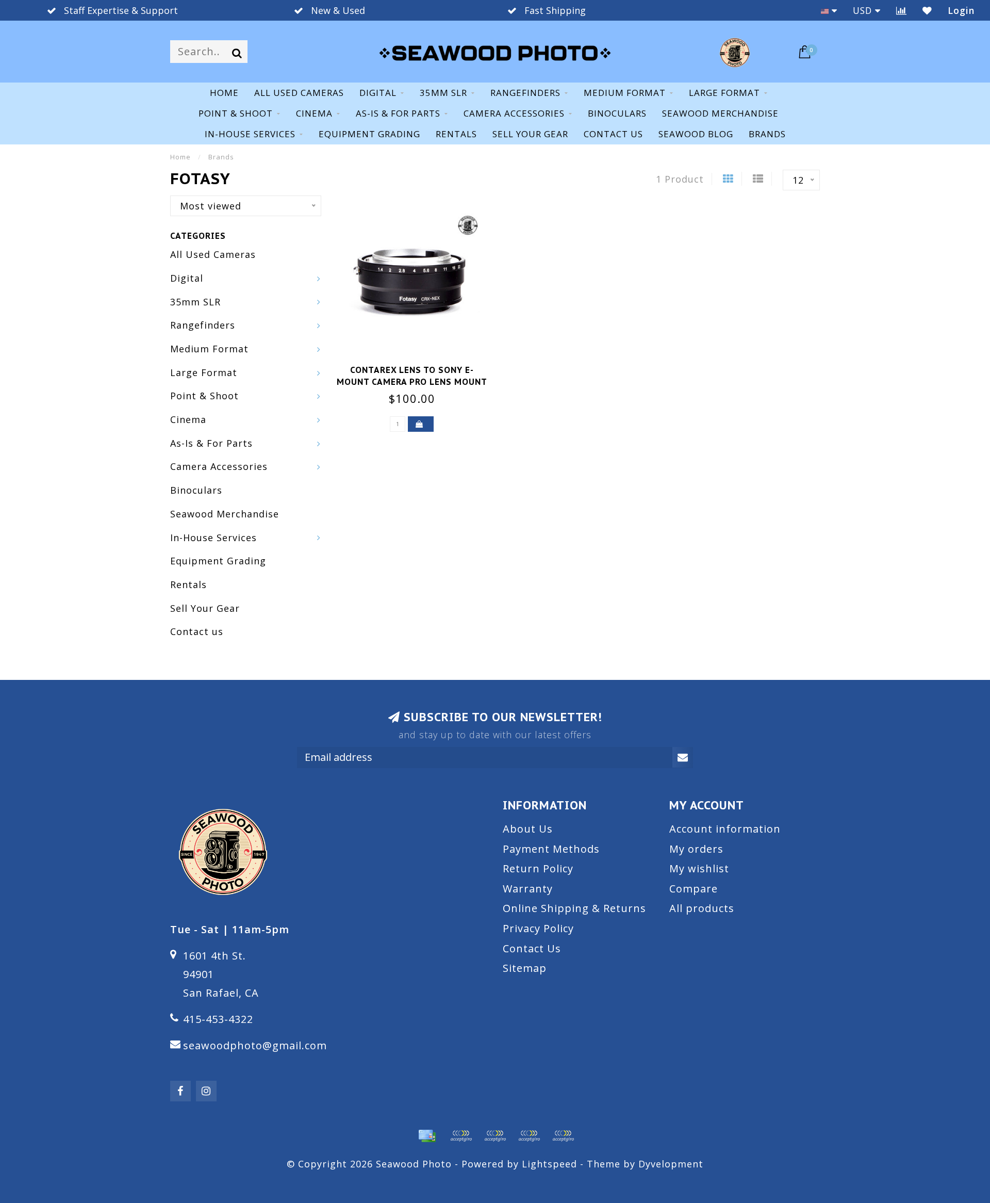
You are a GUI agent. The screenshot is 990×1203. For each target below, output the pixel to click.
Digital (378, 93)
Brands (767, 134)
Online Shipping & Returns (574, 908)
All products (701, 908)
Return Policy (538, 868)
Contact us (613, 134)
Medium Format (625, 93)
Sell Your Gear (530, 134)
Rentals (456, 134)
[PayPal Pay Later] (529, 1136)
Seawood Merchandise (720, 113)
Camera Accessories (514, 113)
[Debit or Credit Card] (461, 1136)
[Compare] (901, 10)
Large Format (724, 93)
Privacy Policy (538, 928)
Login (961, 10)
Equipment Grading (369, 134)
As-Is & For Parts (398, 113)
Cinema (314, 113)
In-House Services (250, 134)
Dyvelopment (670, 1164)
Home (224, 93)
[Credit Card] (427, 1136)
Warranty (528, 889)
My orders (696, 849)
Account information (725, 829)
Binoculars (617, 113)
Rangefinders (525, 93)
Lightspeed (549, 1164)
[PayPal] (495, 1136)
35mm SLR (443, 93)
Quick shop (418, 367)
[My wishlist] (927, 10)
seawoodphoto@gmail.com (255, 1045)
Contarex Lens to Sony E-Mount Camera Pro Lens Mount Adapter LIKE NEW (412, 382)
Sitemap (525, 968)
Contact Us (532, 948)
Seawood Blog (695, 134)
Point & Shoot (236, 113)
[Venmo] (563, 1136)
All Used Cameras (299, 93)
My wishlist (699, 868)
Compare (693, 889)
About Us (528, 829)
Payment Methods (551, 849)
